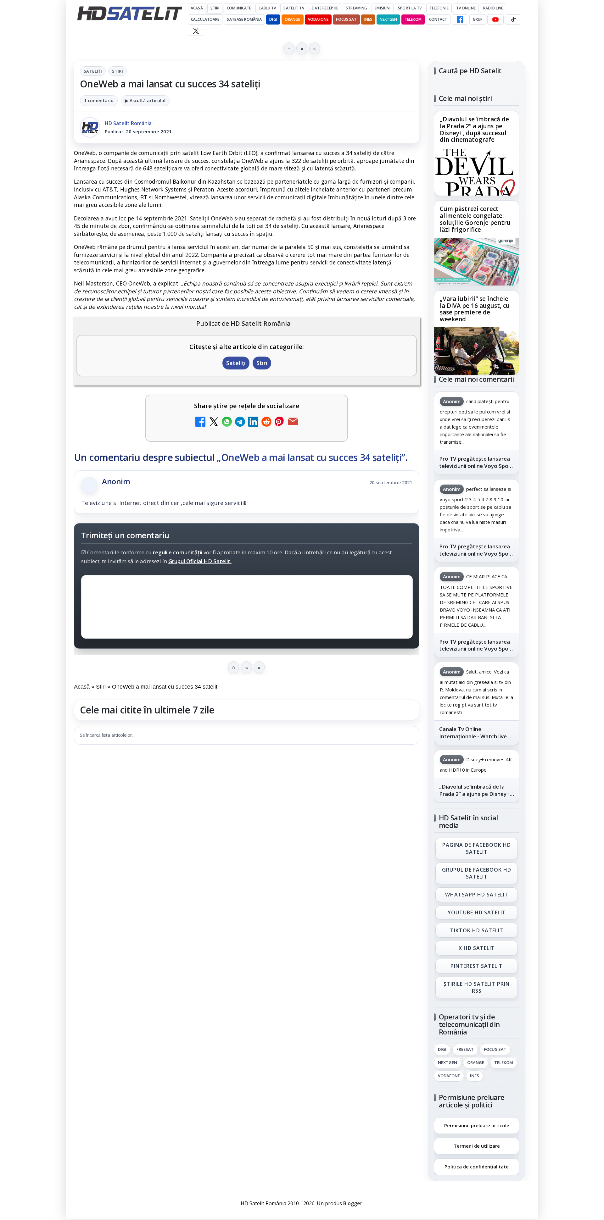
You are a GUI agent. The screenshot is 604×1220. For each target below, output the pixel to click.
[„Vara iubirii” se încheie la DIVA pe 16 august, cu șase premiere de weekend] (476, 351)
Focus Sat (346, 19)
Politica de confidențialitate (477, 1166)
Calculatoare (205, 19)
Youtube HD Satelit (477, 912)
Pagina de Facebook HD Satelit (476, 848)
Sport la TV (410, 8)
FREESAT (465, 1049)
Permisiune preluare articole (476, 1125)
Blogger (352, 1203)
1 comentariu (99, 100)
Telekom (413, 19)
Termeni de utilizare (477, 1146)
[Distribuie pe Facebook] (200, 422)
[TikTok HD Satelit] (513, 19)
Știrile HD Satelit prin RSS (477, 987)
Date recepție (325, 8)
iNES (368, 19)
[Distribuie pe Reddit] (266, 422)
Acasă (197, 8)
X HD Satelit (477, 948)
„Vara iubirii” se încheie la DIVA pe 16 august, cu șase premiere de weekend (475, 309)
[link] (476, 153)
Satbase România (244, 19)
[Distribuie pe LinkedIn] (253, 422)
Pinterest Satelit (476, 966)
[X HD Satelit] (196, 31)
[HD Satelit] (129, 13)
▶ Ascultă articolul (145, 100)
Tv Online (466, 8)
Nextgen (388, 19)
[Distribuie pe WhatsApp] (227, 422)
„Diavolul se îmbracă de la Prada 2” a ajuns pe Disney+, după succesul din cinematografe (474, 130)
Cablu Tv (267, 8)
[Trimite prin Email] (293, 422)
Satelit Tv (293, 8)
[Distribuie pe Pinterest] (280, 422)
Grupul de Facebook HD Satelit (476, 873)
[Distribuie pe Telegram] (240, 422)
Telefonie (439, 8)
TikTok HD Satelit (476, 930)
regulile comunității (177, 552)
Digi (442, 1049)
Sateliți (93, 71)
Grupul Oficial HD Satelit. (200, 561)
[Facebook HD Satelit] (460, 19)
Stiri (117, 71)
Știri (215, 8)
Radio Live (493, 8)
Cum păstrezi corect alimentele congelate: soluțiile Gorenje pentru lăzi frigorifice (475, 219)
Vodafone (318, 19)
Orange (292, 19)
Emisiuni (382, 8)
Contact (438, 19)
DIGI (273, 19)
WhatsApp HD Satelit (476, 894)
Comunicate (239, 8)
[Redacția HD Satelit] (90, 127)
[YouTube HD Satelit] (495, 19)
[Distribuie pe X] (214, 422)
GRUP (478, 19)
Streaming (356, 8)
